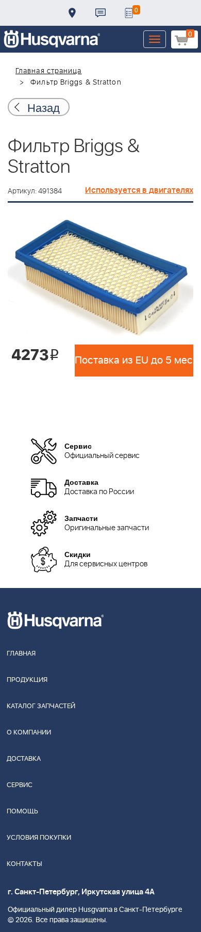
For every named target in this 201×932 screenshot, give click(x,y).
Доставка (72, 13)
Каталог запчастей (41, 706)
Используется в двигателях (139, 190)
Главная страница (48, 71)
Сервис (19, 785)
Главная (21, 654)
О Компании (29, 733)
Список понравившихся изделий (129, 13)
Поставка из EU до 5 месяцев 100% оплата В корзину (134, 360)
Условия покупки (39, 838)
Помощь (22, 811)
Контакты (100, 13)
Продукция (27, 680)
